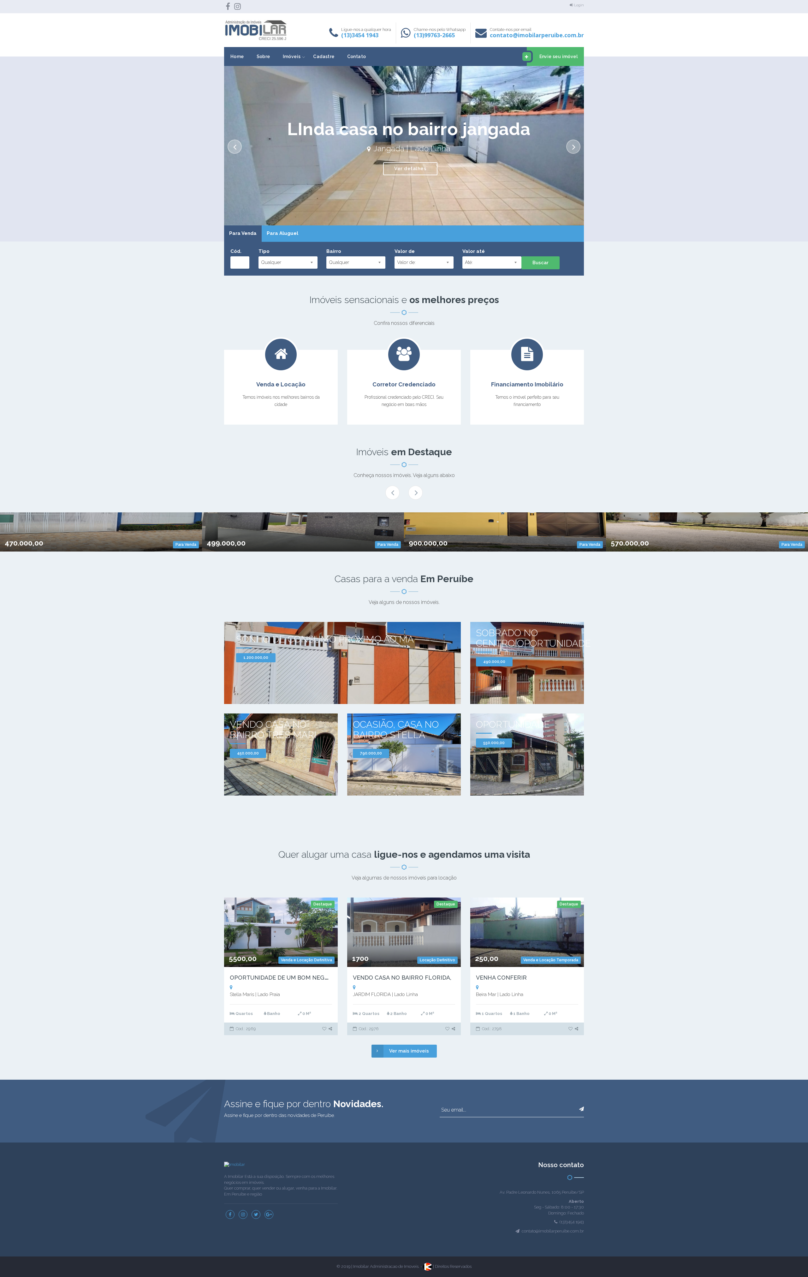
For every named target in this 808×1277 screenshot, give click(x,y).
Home (237, 56)
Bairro (333, 251)
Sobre (263, 56)
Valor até (473, 251)
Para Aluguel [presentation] (282, 233)
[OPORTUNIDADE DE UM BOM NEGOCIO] (325, 1028)
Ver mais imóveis (409, 1051)
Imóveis (292, 56)
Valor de (405, 251)
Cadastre (323, 56)
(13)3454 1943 (359, 35)
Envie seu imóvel (558, 56)
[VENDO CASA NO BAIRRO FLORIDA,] (448, 1028)
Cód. (235, 251)
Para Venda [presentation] (243, 233)
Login (579, 5)
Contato (356, 56)
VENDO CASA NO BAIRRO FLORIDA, (402, 977)
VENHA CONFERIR (501, 977)
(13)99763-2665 (434, 35)
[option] (404, 149)
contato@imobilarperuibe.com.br (537, 35)
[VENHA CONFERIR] (571, 1028)
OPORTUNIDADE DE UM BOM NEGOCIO (284, 977)
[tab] (243, 233)
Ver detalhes (410, 168)
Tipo (264, 251)
